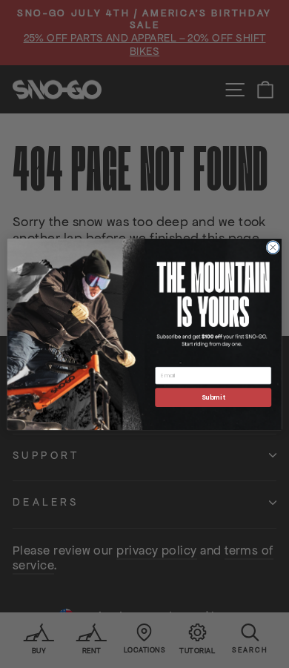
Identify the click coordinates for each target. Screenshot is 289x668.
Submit (213, 396)
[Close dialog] (273, 247)
